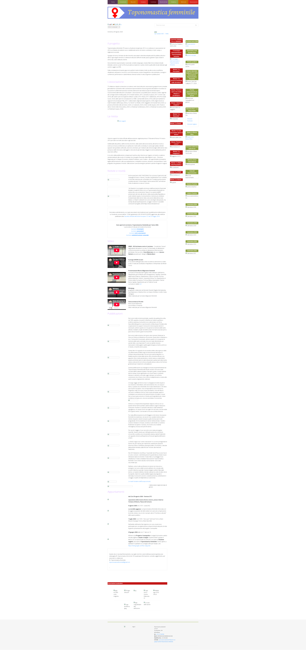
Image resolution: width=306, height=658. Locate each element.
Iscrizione (137, 229)
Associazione (193, 2)
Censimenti (123, 2)
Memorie (183, 2)
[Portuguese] (115, 24)
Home (113, 2)
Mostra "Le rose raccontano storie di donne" (176, 132)
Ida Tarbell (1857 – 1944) (161, 34)
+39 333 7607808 (160, 634)
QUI (140, 284)
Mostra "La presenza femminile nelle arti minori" (176, 80)
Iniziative (143, 2)
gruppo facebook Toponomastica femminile (163, 641)
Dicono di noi (163, 2)
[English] (110, 24)
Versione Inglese (192, 124)
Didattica (173, 2)
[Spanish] (120, 24)
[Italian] (108, 24)
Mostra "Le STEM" (175, 172)
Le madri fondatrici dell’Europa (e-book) (139, 481)
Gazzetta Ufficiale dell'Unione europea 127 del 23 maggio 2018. (142, 216)
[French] (112, 24)
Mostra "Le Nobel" (175, 123)
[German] (113, 24)
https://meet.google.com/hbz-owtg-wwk (139, 546)
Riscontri (133, 2)
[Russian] (118, 24)
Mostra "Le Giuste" (176, 179)
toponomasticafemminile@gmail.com (119, 562)
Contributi (153, 2)
